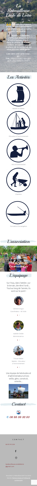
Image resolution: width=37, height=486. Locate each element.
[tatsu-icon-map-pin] (16, 458)
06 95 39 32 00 (20, 417)
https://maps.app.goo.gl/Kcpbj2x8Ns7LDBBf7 (19, 60)
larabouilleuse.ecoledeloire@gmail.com (15, 465)
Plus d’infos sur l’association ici (18, 264)
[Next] (35, 304)
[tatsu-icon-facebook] (15, 451)
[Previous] (2, 304)
